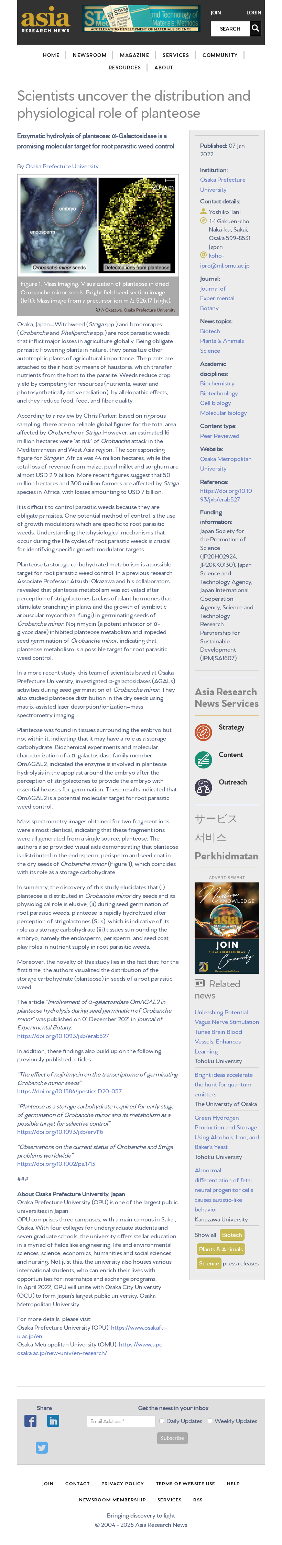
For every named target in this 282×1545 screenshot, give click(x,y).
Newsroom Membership (112, 1499)
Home (51, 55)
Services (176, 55)
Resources (125, 67)
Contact (77, 1483)
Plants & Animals (222, 340)
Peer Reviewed (219, 435)
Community (220, 55)
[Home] (46, 19)
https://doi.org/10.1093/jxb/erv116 (60, 1131)
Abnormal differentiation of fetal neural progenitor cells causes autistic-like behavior (224, 1189)
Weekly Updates (236, 1420)
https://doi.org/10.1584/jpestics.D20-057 (69, 1090)
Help (233, 1483)
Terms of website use (185, 1483)
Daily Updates (184, 1420)
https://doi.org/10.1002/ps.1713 (56, 1163)
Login (254, 12)
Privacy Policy (122, 1483)
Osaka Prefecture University (62, 165)
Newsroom (90, 55)
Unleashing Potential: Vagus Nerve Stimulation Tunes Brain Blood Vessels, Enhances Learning (227, 1031)
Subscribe (172, 1438)
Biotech (210, 330)
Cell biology (215, 402)
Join (216, 12)
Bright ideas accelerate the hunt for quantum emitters (224, 1083)
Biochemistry (217, 382)
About (164, 67)
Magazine (134, 55)
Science (210, 350)
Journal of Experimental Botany (217, 297)
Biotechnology (219, 392)
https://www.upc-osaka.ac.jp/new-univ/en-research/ (90, 1348)
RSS (198, 1499)
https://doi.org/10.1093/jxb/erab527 (63, 1035)
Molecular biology (223, 412)
